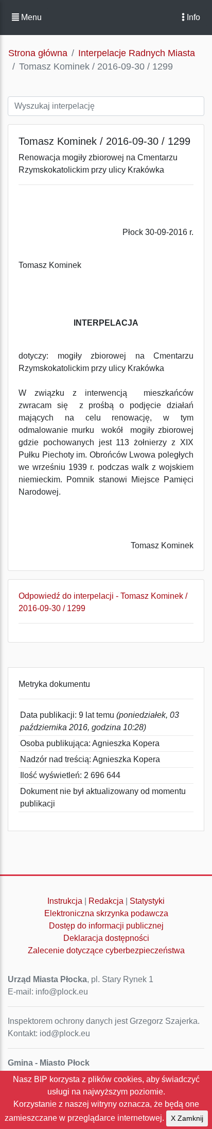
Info (192, 17)
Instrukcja (64, 901)
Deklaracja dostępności (106, 938)
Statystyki (147, 901)
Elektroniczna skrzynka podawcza (106, 913)
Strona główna (37, 53)
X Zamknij (187, 1118)
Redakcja (106, 901)
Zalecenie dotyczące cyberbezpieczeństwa (106, 950)
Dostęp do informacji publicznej (106, 925)
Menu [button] (30, 17)
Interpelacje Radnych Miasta (136, 53)
